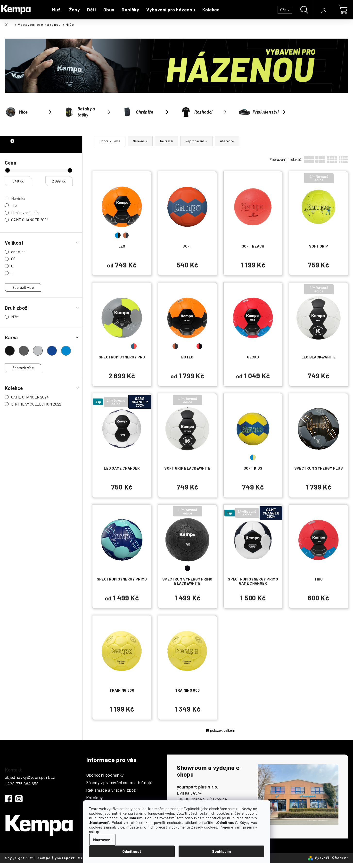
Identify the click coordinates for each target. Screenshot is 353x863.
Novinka (18, 198)
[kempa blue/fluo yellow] (253, 428)
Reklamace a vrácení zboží (111, 790)
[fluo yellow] (121, 650)
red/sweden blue (118, 568)
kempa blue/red (318, 568)
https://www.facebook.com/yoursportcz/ (8, 798)
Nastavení (102, 839)
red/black (199, 346)
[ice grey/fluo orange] (187, 206)
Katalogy (94, 797)
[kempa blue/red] (318, 540)
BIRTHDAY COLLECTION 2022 (36, 404)
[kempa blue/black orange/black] (121, 206)
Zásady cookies (204, 827)
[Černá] (10, 351)
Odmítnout (131, 851)
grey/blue (249, 346)
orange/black (126, 235)
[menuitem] (57, 9)
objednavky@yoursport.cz (30, 777)
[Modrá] (52, 351)
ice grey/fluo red (134, 346)
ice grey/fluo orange (187, 235)
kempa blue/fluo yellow (253, 457)
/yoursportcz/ (19, 798)
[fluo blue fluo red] (253, 206)
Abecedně (227, 141)
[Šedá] (38, 351)
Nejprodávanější (196, 141)
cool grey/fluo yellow (110, 346)
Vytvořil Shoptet (331, 857)
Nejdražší (166, 141)
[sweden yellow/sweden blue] (318, 428)
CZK (283, 10)
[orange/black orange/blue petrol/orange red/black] (187, 317)
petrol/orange (191, 346)
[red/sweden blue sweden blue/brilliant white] (121, 540)
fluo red (257, 235)
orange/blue (183, 346)
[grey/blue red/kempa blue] (253, 317)
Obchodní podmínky (105, 775)
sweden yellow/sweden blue (318, 457)
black (187, 568)
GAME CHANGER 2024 (30, 219)
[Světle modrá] (66, 351)
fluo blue (249, 235)
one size (18, 251)
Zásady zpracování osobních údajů (119, 782)
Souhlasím (221, 851)
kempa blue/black (118, 235)
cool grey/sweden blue (118, 346)
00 (13, 258)
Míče (15, 316)
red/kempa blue (257, 346)
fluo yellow (122, 679)
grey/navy (253, 568)
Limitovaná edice (26, 212)
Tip (14, 205)
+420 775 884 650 (22, 783)
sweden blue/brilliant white (126, 568)
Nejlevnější (140, 141)
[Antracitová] (24, 351)
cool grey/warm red (126, 346)
